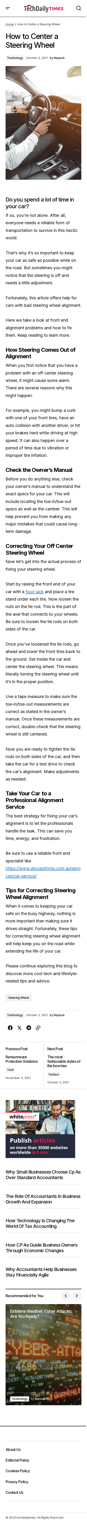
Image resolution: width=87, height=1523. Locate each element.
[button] (7, 8)
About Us (13, 1449)
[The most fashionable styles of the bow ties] (63, 1065)
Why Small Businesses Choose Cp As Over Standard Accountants (43, 1174)
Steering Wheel (18, 997)
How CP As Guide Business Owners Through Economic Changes (41, 1247)
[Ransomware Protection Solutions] (25, 1065)
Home (10, 24)
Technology (15, 58)
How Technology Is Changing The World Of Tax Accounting (40, 1223)
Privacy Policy (17, 1481)
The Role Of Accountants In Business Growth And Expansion (43, 1199)
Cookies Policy (18, 1471)
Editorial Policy (17, 1460)
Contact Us (14, 1492)
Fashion (54, 1074)
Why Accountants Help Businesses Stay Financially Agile (41, 1272)
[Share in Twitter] (19, 1028)
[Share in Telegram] (28, 1028)
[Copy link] (38, 1028)
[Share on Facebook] (10, 1028)
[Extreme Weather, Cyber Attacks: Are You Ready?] (43, 1354)
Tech (10, 1070)
